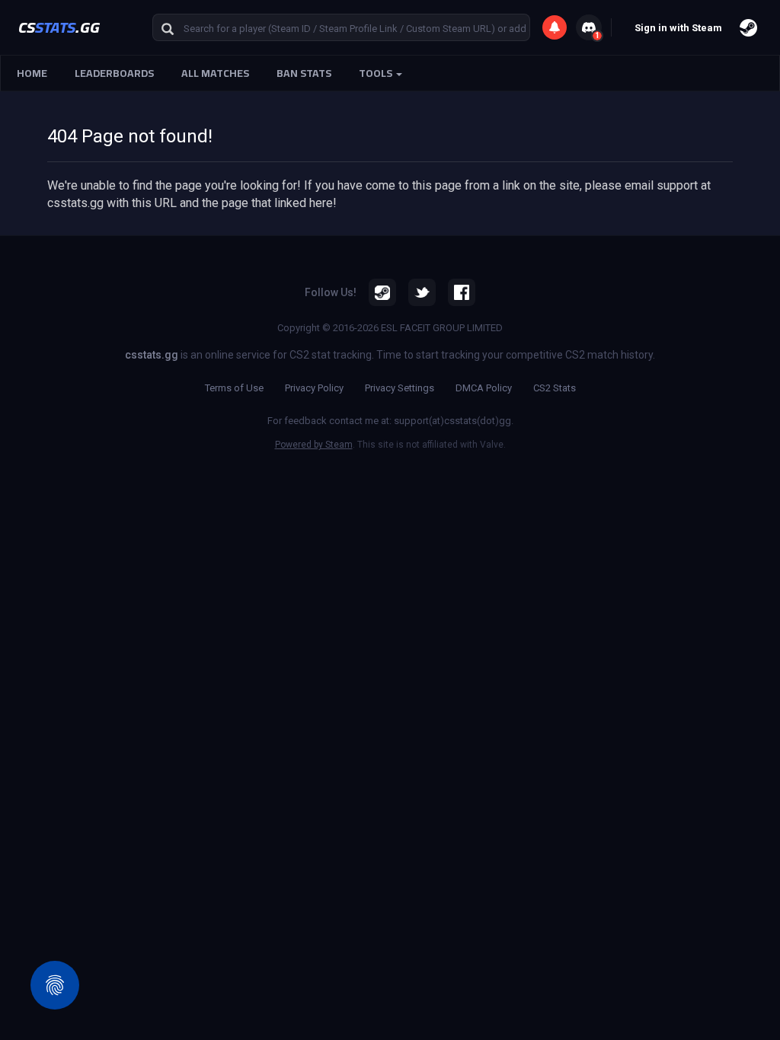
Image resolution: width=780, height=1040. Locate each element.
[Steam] (382, 292)
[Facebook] (461, 292)
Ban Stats (304, 73)
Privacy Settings (399, 388)
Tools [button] (377, 73)
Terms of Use (234, 388)
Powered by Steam (314, 444)
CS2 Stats (554, 388)
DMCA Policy (484, 388)
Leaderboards (114, 73)
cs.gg (59, 27)
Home (32, 73)
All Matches (215, 73)
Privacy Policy (314, 388)
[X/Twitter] (422, 292)
